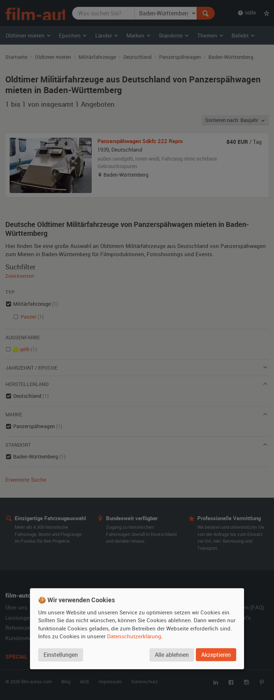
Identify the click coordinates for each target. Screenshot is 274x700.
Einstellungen (61, 655)
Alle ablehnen (172, 655)
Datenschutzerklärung (134, 636)
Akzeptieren (216, 655)
